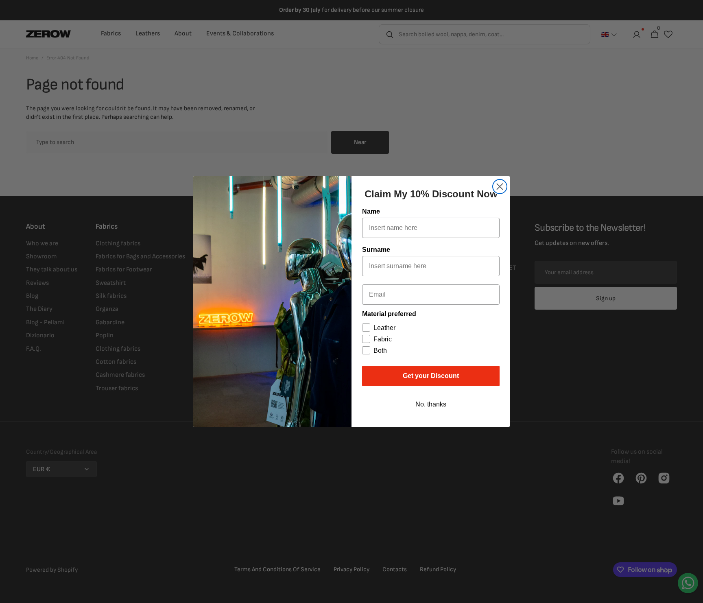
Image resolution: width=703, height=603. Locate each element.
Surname (376, 249)
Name (371, 211)
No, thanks (430, 404)
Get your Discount (431, 375)
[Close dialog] (500, 186)
